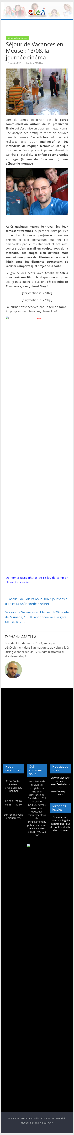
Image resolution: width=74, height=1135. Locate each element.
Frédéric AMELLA (34, 62)
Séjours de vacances (17, 37)
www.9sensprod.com (60, 793)
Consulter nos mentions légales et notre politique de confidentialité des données (60, 823)
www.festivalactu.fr (60, 786)
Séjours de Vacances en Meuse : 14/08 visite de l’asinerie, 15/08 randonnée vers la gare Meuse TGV (37, 617)
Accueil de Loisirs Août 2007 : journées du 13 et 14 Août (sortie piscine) (36, 601)
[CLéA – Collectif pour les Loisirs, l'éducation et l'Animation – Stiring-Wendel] (37, 4)
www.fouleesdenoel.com (60, 779)
